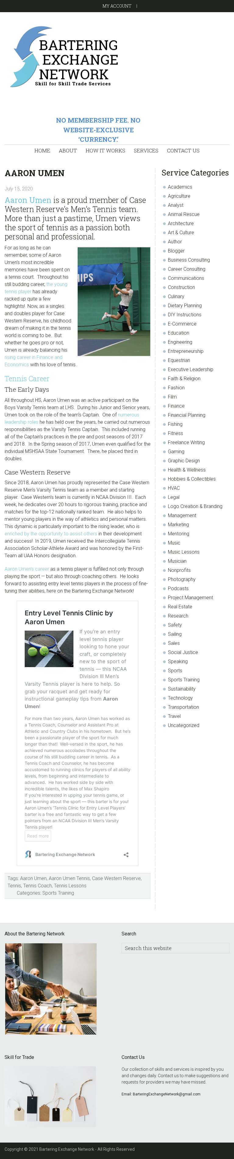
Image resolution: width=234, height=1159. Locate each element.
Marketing (178, 524)
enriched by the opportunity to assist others (51, 534)
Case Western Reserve (116, 878)
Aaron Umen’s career (27, 569)
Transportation (183, 707)
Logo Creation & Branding (195, 506)
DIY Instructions (184, 315)
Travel (174, 716)
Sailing (175, 634)
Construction (181, 287)
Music (174, 543)
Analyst (175, 205)
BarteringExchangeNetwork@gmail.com (166, 1094)
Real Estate (180, 607)
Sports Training (58, 893)
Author (175, 242)
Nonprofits (179, 570)
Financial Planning (186, 415)
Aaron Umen (28, 200)
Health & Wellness (187, 470)
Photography (182, 579)
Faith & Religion (184, 378)
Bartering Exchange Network (117, 56)
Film (172, 397)
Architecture (181, 223)
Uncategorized (183, 725)
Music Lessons (184, 552)
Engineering (180, 342)
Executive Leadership (190, 369)
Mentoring (178, 534)
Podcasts (178, 588)
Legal (173, 497)
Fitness (175, 433)
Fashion (176, 388)
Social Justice (183, 652)
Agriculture (179, 196)
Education (178, 333)
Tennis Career (27, 378)
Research (178, 616)
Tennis (14, 886)
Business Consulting (189, 260)
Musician (177, 561)
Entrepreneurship (186, 351)
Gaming (176, 451)
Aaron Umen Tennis (69, 878)
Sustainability (182, 689)
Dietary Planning (185, 305)
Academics (180, 187)
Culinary (176, 296)
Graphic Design (184, 461)
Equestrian (179, 360)
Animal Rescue (184, 214)
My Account (117, 6)
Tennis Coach (37, 886)
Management (182, 515)
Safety (175, 625)
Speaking (178, 661)
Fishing (175, 424)
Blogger (176, 251)
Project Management (190, 597)
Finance (176, 406)
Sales (174, 643)
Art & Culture (181, 232)
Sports (175, 670)
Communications (186, 278)
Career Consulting (186, 269)
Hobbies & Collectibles (192, 479)
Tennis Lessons (70, 886)
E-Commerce (182, 324)
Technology (180, 698)
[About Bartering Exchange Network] (51, 990)
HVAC (174, 488)
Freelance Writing (186, 442)
